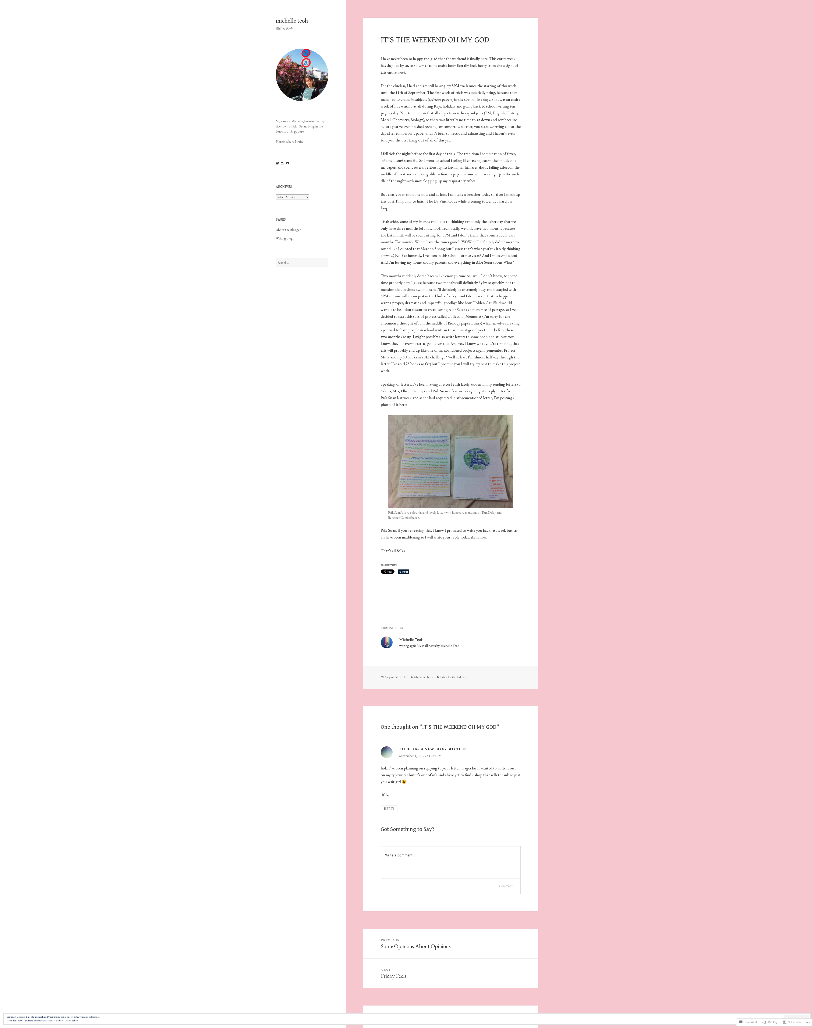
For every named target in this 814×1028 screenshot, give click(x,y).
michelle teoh (292, 21)
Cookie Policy (71, 1020)
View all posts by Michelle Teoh (438, 645)
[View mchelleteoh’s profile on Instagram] (282, 163)
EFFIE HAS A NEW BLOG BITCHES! (432, 749)
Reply (389, 808)
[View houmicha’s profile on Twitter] (277, 163)
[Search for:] (302, 262)
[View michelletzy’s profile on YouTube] (287, 163)
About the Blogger (288, 230)
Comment (506, 886)
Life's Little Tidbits (453, 677)
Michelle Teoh (423, 677)
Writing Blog (284, 238)
